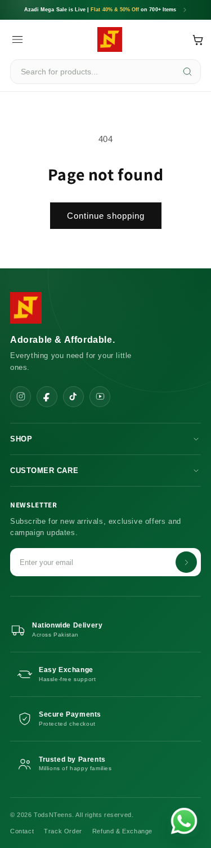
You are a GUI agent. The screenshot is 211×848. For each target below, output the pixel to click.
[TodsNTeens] (109, 39)
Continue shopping (106, 215)
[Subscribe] (186, 562)
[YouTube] (99, 396)
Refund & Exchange (122, 831)
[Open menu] (17, 39)
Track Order (63, 831)
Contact (22, 831)
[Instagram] (20, 396)
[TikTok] (73, 396)
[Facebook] (47, 396)
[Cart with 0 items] (197, 39)
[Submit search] (187, 71)
